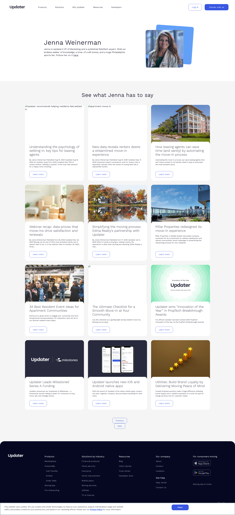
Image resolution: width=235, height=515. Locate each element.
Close (180, 507)
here (75, 55)
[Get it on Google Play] (210, 473)
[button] (44, 7)
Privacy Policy (96, 509)
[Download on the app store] (210, 464)
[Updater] (17, 7)
